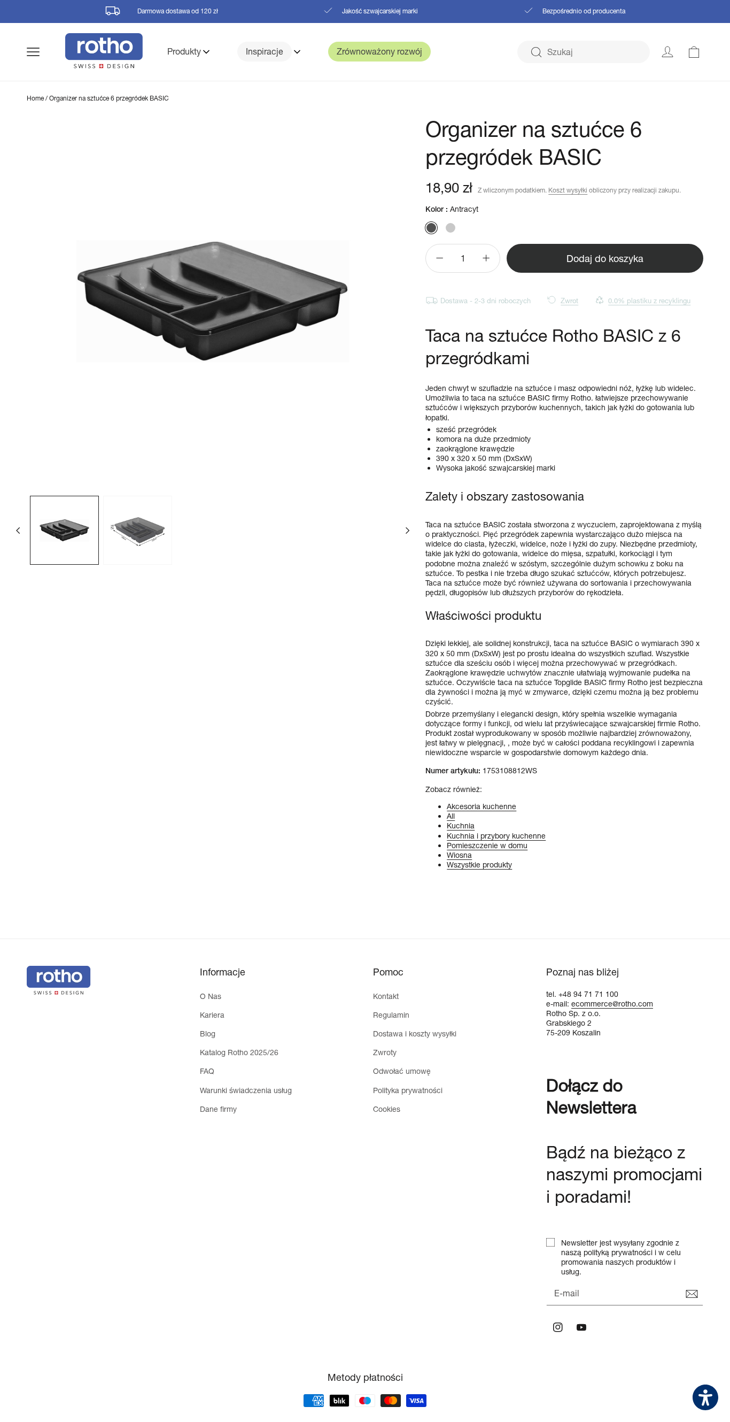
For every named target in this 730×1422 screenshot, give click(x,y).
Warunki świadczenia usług (246, 1090)
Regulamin (391, 1014)
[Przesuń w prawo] (407, 530)
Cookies (386, 1108)
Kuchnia (461, 825)
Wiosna (459, 854)
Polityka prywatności (407, 1090)
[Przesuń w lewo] (18, 530)
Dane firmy (218, 1108)
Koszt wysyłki (567, 190)
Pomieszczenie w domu (487, 845)
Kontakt (386, 996)
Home (35, 98)
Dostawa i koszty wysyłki (414, 1033)
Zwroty (385, 1052)
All (451, 815)
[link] (694, 51)
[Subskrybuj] (691, 1294)
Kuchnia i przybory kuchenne (496, 835)
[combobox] (583, 52)
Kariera (212, 1014)
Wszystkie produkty (479, 864)
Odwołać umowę (402, 1070)
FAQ (207, 1070)
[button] (46, 52)
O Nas (210, 996)
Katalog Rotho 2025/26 (239, 1052)
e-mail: (558, 1003)
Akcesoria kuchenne (481, 806)
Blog (207, 1033)
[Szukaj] (536, 52)
